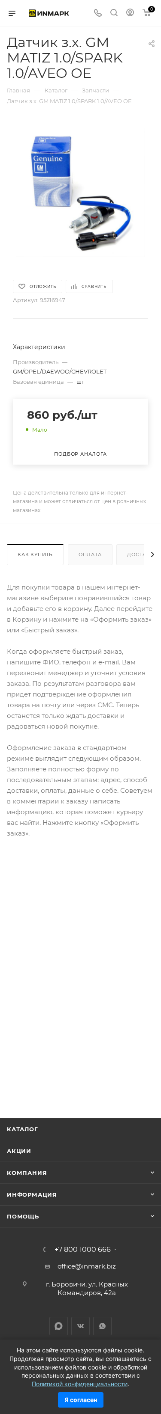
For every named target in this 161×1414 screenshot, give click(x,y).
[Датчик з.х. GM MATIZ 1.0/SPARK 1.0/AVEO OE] (80, 192)
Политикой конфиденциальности (80, 1383)
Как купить (35, 554)
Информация (32, 1194)
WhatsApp (102, 1326)
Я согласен (80, 1399)
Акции (19, 1150)
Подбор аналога (80, 454)
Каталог (22, 1129)
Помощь (23, 1216)
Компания (27, 1172)
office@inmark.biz (87, 1266)
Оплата (90, 554)
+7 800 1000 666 (83, 1249)
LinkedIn (58, 1326)
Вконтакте (80, 1326)
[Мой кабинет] (130, 13)
